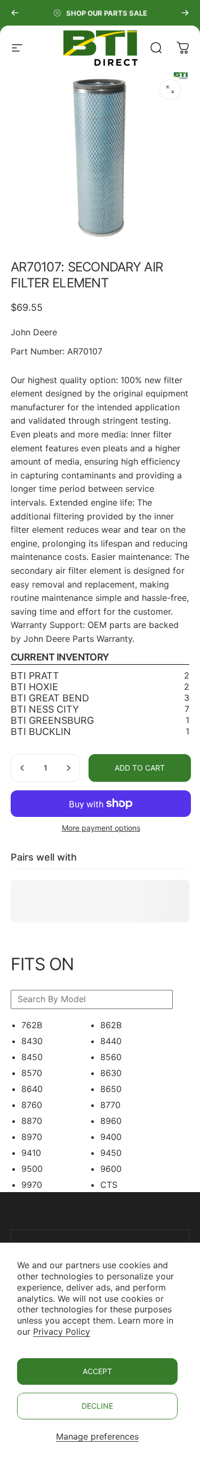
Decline (97, 1405)
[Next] (185, 13)
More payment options (101, 827)
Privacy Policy (61, 1331)
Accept (97, 1371)
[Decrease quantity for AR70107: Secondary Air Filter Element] (22, 768)
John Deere (34, 332)
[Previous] (15, 13)
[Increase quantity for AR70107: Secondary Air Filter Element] (68, 768)
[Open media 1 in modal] (170, 89)
